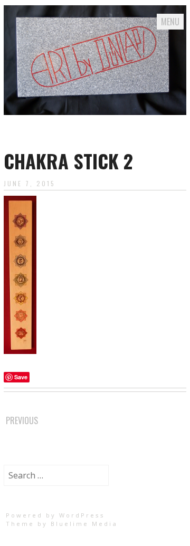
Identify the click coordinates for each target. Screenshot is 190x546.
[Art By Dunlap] (95, 112)
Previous (22, 420)
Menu (170, 21)
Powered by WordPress (55, 515)
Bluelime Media (84, 524)
